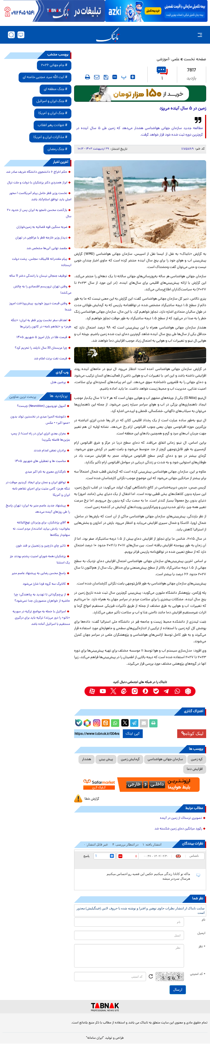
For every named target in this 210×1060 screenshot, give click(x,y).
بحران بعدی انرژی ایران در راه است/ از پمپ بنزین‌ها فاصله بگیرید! (40, 437)
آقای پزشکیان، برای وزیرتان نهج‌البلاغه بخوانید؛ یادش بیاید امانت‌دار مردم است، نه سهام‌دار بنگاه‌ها (41, 529)
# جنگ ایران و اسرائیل (51, 101)
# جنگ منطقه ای (55, 89)
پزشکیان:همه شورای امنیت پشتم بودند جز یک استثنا (40, 559)
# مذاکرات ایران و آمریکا (50, 137)
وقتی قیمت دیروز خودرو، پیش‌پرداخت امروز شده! (40, 306)
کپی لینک (133, 734)
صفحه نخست (195, 59)
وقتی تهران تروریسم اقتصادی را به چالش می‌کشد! (42, 289)
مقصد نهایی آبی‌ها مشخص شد (47, 248)
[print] (87, 76)
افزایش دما (195, 769)
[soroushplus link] (145, 691)
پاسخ (86, 856)
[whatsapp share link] (115, 723)
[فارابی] (140, 93)
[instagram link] (134, 691)
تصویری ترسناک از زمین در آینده (181, 818)
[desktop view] (21, 34)
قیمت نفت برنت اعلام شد (50, 358)
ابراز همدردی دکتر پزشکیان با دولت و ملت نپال (37, 182)
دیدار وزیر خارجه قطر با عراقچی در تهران (41, 237)
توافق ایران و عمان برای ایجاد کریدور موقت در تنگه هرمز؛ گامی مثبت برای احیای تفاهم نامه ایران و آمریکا (38, 489)
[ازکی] (156, 11)
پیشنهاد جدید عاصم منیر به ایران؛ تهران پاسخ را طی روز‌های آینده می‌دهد (38, 509)
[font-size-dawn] (114, 76)
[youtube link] (102, 691)
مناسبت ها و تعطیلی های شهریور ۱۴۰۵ (40, 461)
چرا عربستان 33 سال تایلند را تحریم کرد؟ (41, 348)
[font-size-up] (132, 76)
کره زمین (197, 759)
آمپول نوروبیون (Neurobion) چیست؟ (41, 406)
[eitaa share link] (105, 723)
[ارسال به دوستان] (144, 723)
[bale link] (156, 691)
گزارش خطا (91, 799)
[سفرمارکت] (140, 784)
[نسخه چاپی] (153, 723)
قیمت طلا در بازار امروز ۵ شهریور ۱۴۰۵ (41, 337)
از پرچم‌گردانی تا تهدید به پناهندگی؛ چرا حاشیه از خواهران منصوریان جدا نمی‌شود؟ (42, 598)
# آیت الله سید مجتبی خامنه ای (45, 77)
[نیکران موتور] (140, 355)
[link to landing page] (107, 34)
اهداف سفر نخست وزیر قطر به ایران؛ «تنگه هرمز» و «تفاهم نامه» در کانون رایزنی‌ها (41, 323)
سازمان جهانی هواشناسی (165, 759)
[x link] (113, 691)
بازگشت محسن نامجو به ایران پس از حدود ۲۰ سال (39, 213)
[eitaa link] (124, 691)
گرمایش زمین (130, 759)
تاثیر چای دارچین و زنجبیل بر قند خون (41, 546)
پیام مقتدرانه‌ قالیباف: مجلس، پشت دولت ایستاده (41, 262)
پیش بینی (106, 759)
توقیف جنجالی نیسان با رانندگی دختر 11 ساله (38, 276)
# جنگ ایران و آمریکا (52, 113)
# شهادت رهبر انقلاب (52, 125)
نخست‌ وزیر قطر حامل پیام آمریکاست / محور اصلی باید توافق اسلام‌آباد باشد (40, 196)
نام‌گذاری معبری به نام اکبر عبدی (45, 472)
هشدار (86, 759)
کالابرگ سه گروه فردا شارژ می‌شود (44, 584)
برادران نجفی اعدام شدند (50, 450)
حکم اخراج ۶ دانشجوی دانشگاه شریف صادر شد (36, 172)
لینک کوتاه (194, 733)
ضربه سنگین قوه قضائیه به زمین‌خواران (41, 227)
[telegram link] (166, 691)
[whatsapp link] (177, 691)
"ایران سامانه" (95, 1038)
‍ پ (123, 77)
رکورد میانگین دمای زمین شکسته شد (178, 828)
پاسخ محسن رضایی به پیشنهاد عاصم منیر (39, 573)
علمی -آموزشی (168, 59)
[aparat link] (92, 691)
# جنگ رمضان (57, 149)
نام (203, 920)
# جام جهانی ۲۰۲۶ (54, 65)
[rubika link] (188, 691)
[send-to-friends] (97, 76)
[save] (106, 77)
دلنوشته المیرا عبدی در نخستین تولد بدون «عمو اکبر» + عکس (40, 420)
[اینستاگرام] (96, 722)
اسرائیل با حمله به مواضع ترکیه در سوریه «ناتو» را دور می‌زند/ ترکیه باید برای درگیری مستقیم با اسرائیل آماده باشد (41, 618)
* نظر (202, 946)
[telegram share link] (134, 723)
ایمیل (201, 933)
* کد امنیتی (197, 974)
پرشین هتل (58, 382)
